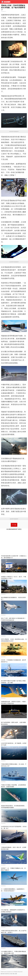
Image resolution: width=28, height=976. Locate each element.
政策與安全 (7, 973)
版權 (16, 973)
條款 (11, 973)
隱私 (14, 973)
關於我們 (3, 973)
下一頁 (14, 524)
